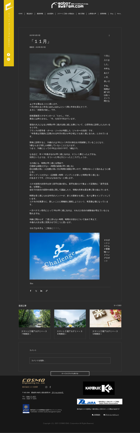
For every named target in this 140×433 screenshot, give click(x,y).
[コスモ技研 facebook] (50, 387)
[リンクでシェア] (47, 291)
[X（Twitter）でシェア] (36, 291)
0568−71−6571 (31, 397)
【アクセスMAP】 (57, 393)
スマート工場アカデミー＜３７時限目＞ (34, 332)
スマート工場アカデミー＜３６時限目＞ (69, 332)
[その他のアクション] (109, 35)
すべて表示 (117, 305)
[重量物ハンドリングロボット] (8, 54)
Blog (31, 283)
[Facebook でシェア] (31, 291)
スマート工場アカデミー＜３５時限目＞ (105, 332)
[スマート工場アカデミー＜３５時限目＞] (105, 318)
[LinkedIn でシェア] (41, 291)
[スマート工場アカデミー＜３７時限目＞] (34, 318)
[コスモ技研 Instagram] (46, 387)
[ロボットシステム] (8, 59)
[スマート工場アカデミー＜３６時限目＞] (70, 318)
